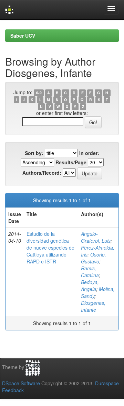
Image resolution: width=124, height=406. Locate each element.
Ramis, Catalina (90, 272)
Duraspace (107, 383)
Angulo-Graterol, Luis (96, 237)
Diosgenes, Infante (93, 306)
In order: (89, 152)
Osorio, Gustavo (93, 258)
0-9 (39, 92)
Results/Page (70, 162)
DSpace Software (21, 383)
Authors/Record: (41, 172)
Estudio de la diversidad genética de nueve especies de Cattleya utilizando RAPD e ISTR (50, 247)
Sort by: (34, 152)
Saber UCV (22, 35)
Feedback (13, 390)
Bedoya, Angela (90, 285)
